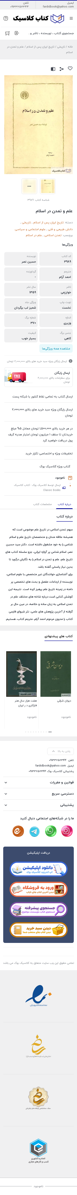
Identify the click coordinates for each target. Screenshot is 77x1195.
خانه (70, 47)
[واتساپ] (51, 831)
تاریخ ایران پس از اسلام (40, 47)
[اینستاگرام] (67, 831)
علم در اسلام (34, 235)
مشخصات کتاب (42, 504)
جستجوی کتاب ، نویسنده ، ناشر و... (51, 33)
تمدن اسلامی (53, 235)
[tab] (64, 504)
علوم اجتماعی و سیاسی (30, 229)
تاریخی (61, 47)
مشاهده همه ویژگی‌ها (56, 349)
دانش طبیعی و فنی (60, 229)
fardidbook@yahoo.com (58, 7)
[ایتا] (18, 831)
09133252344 (19, 7)
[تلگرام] (34, 831)
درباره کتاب (64, 504)
